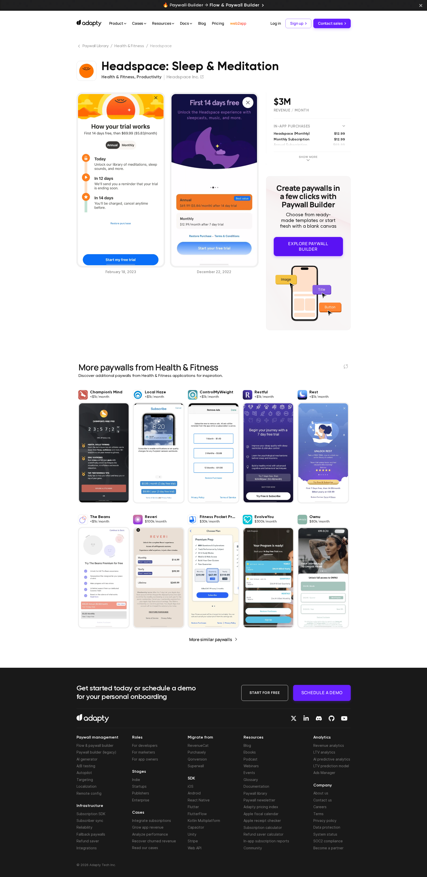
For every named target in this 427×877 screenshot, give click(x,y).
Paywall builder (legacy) (96, 752)
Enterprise (140, 800)
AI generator (87, 759)
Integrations (87, 848)
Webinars (251, 766)
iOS (190, 786)
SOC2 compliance (328, 841)
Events (249, 772)
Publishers (140, 793)
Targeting (85, 779)
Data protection (326, 827)
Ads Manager (324, 772)
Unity (192, 834)
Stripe (193, 841)
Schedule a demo (321, 692)
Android (194, 793)
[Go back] (80, 47)
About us (320, 793)
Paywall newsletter (259, 800)
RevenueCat (198, 745)
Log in (275, 23)
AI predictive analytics (331, 759)
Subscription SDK (91, 814)
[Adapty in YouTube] (344, 718)
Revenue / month (291, 110)
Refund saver (88, 841)
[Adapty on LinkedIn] (306, 718)
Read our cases (145, 848)
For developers (145, 745)
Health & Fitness (129, 46)
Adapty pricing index (261, 807)
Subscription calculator (263, 827)
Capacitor (196, 827)
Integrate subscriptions (151, 820)
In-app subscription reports (266, 841)
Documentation (256, 786)
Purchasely (197, 752)
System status (325, 834)
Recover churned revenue (154, 841)
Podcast (250, 759)
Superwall (196, 766)
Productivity (149, 77)
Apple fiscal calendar (261, 814)
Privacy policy (325, 820)
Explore (308, 246)
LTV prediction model (331, 766)
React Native (199, 800)
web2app (238, 23)
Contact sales (330, 23)
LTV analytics (324, 752)
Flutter (193, 807)
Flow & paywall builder (95, 745)
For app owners (145, 759)
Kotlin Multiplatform (204, 820)
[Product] (125, 23)
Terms (318, 814)
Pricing (218, 23)
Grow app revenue (148, 827)
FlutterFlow (197, 814)
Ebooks (250, 752)
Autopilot (84, 772)
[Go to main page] (89, 23)
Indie (136, 779)
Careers (320, 807)
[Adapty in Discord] (318, 718)
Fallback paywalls (91, 834)
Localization (86, 786)
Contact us (322, 800)
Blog (202, 23)
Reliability (84, 827)
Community (253, 848)
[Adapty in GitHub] (331, 718)
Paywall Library (96, 46)
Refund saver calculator (263, 834)
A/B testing (86, 766)
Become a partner (328, 848)
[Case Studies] (145, 23)
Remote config (89, 793)
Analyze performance (150, 834)
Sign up (296, 23)
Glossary (251, 779)
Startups (139, 786)
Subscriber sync (90, 820)
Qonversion (197, 759)
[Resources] (172, 23)
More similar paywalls (210, 639)
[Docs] (190, 23)
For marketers (143, 752)
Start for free (265, 692)
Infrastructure (90, 806)
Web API (194, 848)
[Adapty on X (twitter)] (293, 718)
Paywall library (255, 793)
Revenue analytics (328, 745)
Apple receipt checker (262, 820)
